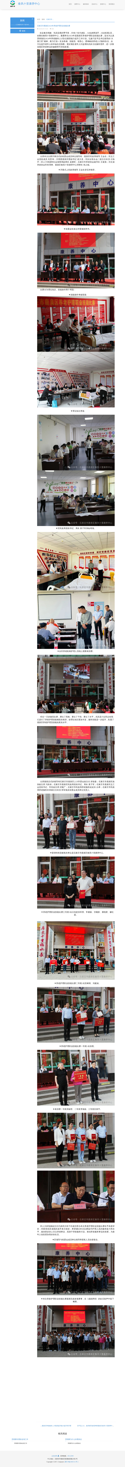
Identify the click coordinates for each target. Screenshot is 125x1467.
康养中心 (77, 4)
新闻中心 (103, 4)
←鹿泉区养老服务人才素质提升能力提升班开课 (55, 1426)
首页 (70, 4)
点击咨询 (55, 1456)
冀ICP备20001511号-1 (72, 1462)
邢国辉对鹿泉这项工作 (20, 1439)
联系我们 (112, 4)
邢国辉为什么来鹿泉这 (73, 1439)
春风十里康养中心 (29, 3)
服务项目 (86, 4)
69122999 (70, 1456)
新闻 (23, 31)
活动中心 (94, 4)
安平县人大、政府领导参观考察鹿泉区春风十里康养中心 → (96, 1426)
